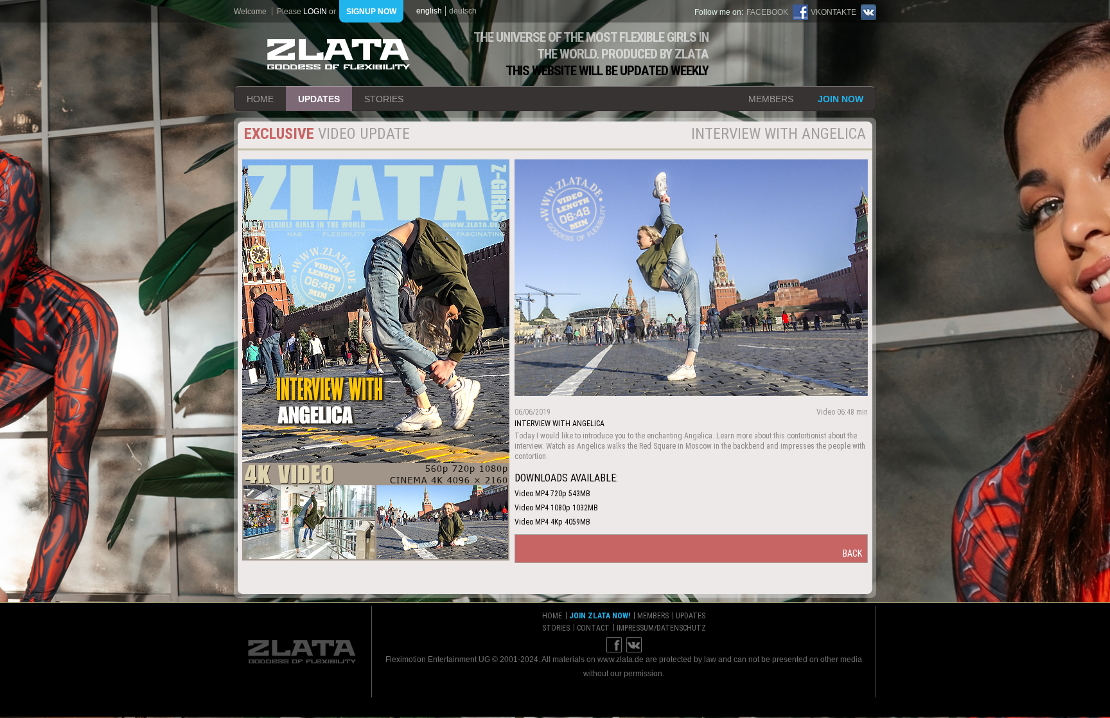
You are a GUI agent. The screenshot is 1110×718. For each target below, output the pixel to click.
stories (383, 99)
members (770, 99)
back (852, 553)
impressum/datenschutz (661, 628)
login (315, 11)
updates (319, 99)
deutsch (463, 10)
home (260, 99)
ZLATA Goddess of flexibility (338, 54)
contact (593, 628)
